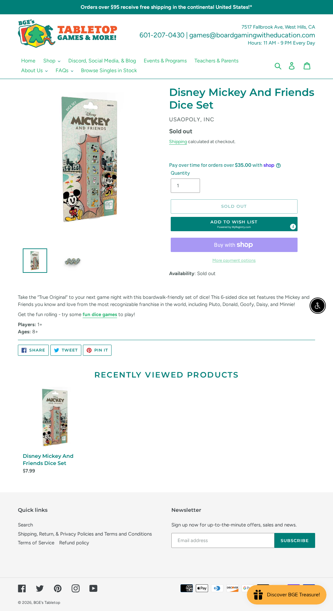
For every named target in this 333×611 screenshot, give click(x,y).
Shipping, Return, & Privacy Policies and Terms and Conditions (85, 534)
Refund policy (74, 543)
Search (25, 525)
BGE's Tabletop (46, 602)
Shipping (178, 141)
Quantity (180, 173)
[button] (234, 224)
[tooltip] (293, 227)
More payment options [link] (234, 260)
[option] (32, 262)
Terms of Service (36, 543)
